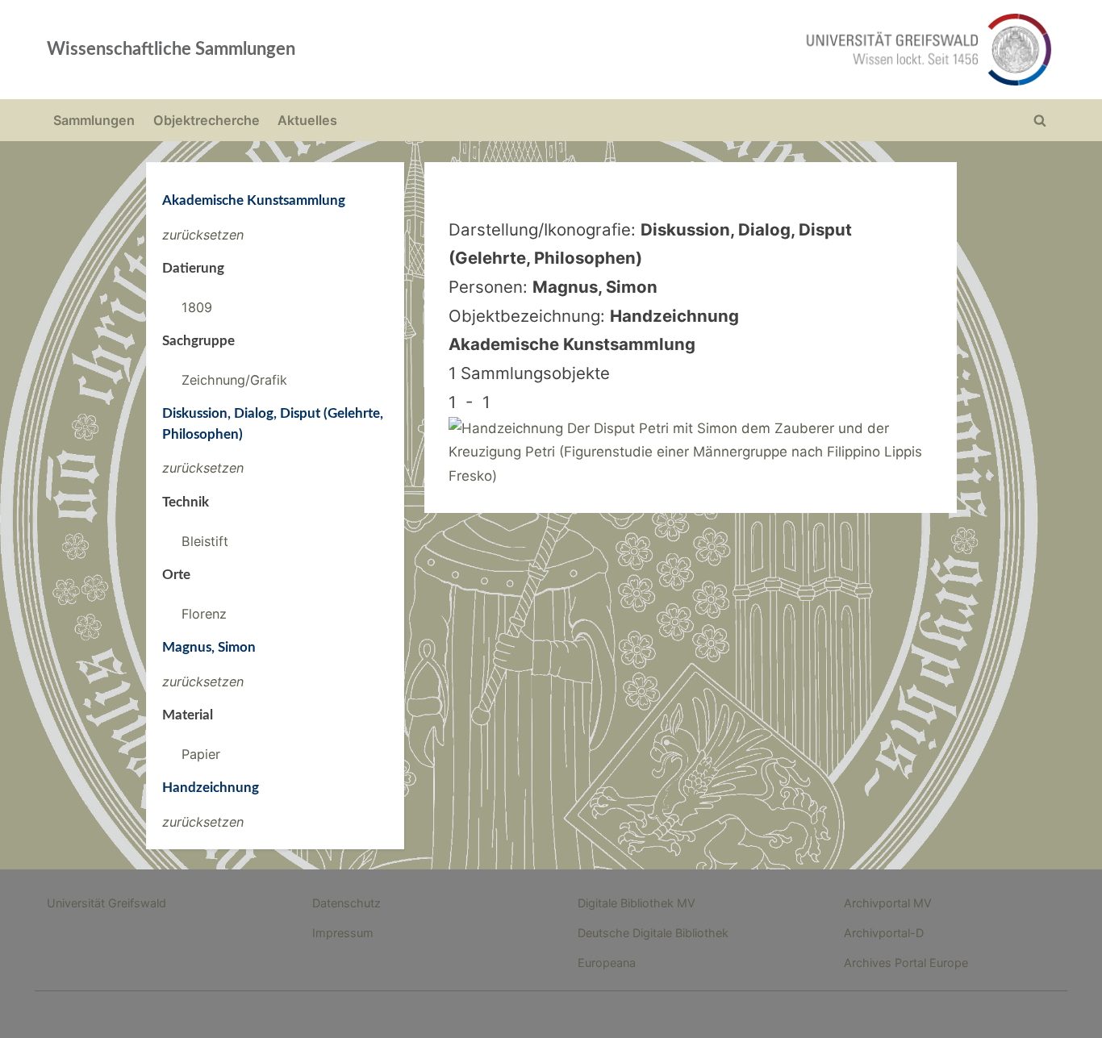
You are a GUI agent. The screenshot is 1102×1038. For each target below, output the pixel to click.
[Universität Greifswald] (764, 49)
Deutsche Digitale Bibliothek (653, 933)
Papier (201, 754)
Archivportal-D (884, 933)
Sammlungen (94, 120)
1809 (197, 307)
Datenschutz (346, 903)
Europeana (607, 962)
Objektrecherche (206, 120)
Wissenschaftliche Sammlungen (171, 49)
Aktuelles (307, 120)
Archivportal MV (888, 903)
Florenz (204, 614)
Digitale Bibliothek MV (636, 903)
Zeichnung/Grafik (234, 380)
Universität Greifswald (106, 903)
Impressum (343, 933)
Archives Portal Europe (906, 962)
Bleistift (205, 541)
